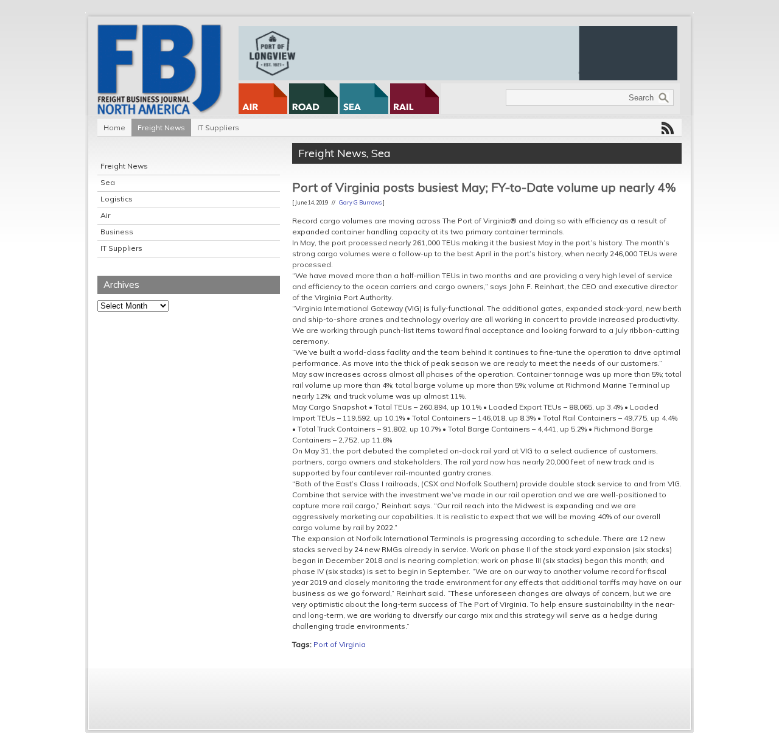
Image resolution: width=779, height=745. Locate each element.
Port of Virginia (339, 644)
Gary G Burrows (360, 202)
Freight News (161, 127)
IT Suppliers (218, 127)
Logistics (116, 198)
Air (105, 215)
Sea (107, 182)
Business (116, 231)
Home (114, 127)
